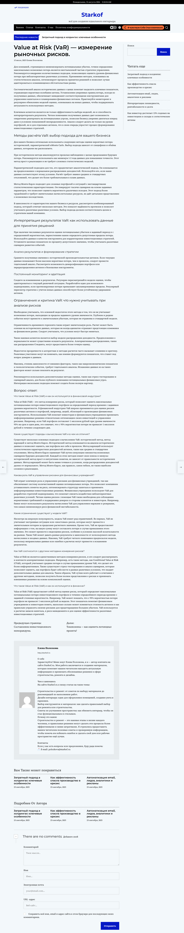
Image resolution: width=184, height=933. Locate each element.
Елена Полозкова (35, 60)
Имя (26, 870)
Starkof (92, 14)
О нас (50, 27)
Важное (20, 27)
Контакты (40, 27)
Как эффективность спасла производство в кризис (65, 780)
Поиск (130, 45)
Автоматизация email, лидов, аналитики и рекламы (101, 780)
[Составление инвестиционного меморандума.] (3, 467)
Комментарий (31, 846)
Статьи (29, 27)
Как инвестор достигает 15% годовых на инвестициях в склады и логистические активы (148, 116)
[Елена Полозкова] (27, 700)
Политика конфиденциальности (72, 27)
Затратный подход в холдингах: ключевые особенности (74, 37)
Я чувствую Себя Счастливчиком (145, 27)
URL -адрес (29, 899)
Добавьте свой (70, 836)
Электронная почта (34, 884)
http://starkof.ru (44, 653)
